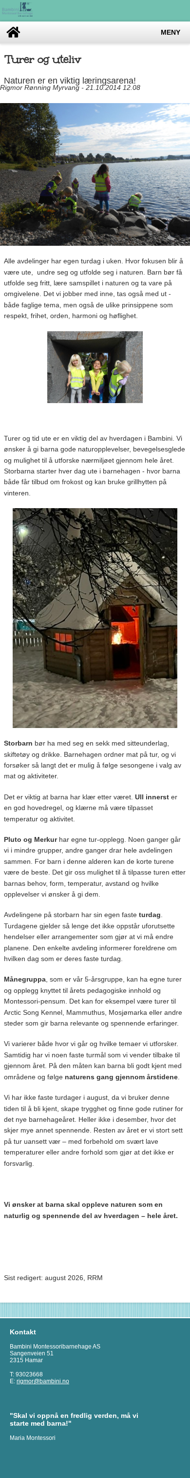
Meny (170, 32)
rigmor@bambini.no (43, 1381)
